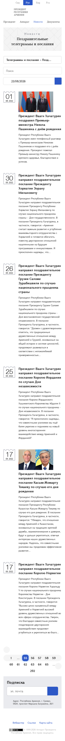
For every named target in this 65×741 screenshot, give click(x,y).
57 (39, 658)
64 (39, 664)
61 (18, 664)
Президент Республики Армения (21, 12)
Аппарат (24, 21)
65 (47, 664)
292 (32, 671)
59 (54, 658)
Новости (38, 21)
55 (25, 658)
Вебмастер (18, 722)
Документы (53, 21)
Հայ (17, 2)
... (7, 81)
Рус (28, 2)
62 (25, 664)
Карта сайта (45, 722)
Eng (38, 2)
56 (32, 658)
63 (32, 664)
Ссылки (32, 722)
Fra (48, 2)
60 (11, 664)
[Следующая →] (58, 666)
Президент (9, 21)
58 (47, 658)
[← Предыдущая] (6, 650)
